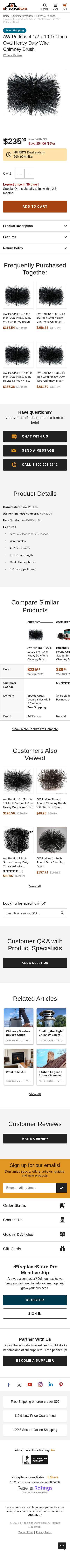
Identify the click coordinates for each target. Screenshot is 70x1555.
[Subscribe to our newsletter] (61, 1188)
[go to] (18, 295)
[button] (35, 450)
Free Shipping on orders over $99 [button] (35, 1401)
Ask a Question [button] (35, 962)
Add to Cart (35, 206)
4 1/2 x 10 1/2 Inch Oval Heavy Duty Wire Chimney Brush (39, 653)
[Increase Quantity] (29, 173)
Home (6, 16)
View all (35, 886)
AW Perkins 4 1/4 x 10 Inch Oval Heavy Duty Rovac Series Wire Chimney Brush (17, 377)
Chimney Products (23, 16)
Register (35, 1300)
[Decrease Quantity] (19, 173)
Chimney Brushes (45, 16)
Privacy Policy (44, 1532)
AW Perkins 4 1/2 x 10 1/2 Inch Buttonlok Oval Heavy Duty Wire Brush (18, 803)
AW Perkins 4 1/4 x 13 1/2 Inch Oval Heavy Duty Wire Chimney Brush (51, 318)
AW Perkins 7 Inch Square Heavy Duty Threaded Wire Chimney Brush (15, 862)
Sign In (35, 1313)
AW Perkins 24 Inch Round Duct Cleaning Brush (50, 862)
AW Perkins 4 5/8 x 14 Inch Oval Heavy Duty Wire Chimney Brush (51, 376)
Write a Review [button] (12, 55)
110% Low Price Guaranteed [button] (35, 1416)
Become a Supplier (35, 1360)
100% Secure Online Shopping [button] (35, 1430)
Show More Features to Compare (35, 729)
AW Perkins (30, 506)
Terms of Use (25, 1532)
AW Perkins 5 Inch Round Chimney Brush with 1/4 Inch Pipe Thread (51, 803)
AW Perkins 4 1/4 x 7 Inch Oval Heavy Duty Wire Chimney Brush (17, 317)
